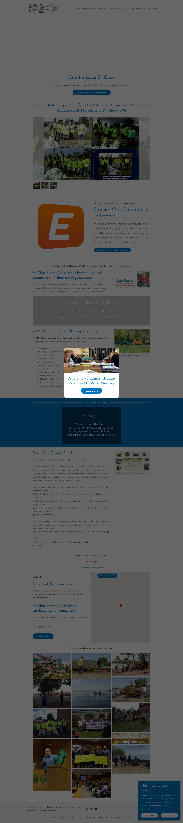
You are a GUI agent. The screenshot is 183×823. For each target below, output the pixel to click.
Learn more (91, 390)
